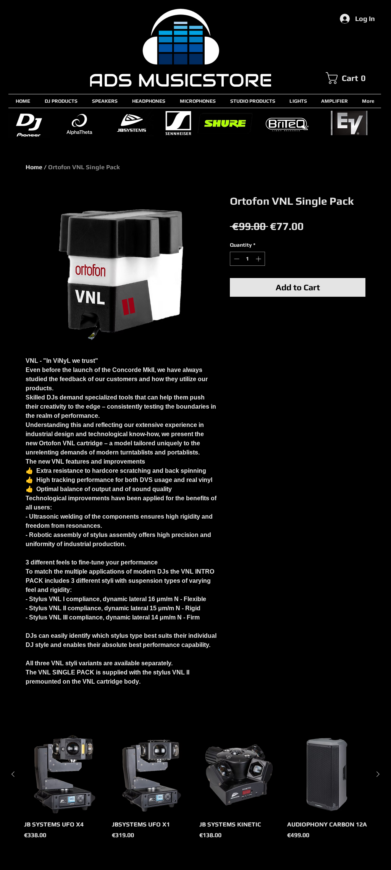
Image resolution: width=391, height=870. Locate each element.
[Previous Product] (13, 774)
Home (34, 167)
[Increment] (259, 258)
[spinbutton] (247, 258)
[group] (195, 791)
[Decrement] (236, 258)
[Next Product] (378, 774)
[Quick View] (64, 774)
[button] (353, 78)
